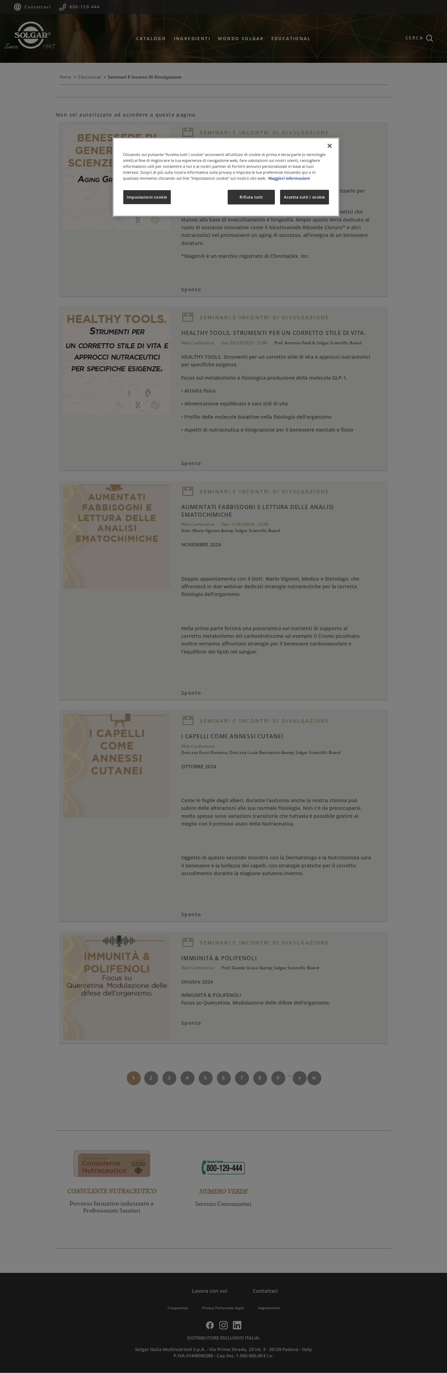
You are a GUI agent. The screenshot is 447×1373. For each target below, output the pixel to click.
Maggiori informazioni (289, 178)
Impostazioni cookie (147, 197)
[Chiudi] (329, 146)
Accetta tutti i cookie (304, 197)
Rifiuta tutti (251, 197)
